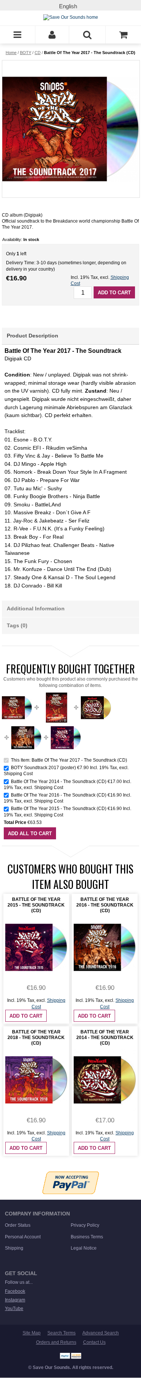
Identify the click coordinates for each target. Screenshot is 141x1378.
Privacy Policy (85, 1225)
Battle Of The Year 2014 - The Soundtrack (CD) (58, 781)
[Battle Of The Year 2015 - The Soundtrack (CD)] (66, 725)
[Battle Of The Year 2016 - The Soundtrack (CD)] (26, 725)
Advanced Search (100, 1333)
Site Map (32, 1333)
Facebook (15, 1291)
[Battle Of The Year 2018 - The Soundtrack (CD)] (36, 1080)
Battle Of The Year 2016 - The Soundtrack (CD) (58, 795)
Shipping (14, 1248)
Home (11, 52)
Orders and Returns (56, 1342)
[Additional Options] (70, 1174)
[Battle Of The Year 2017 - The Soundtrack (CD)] (70, 129)
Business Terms (87, 1236)
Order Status (17, 1225)
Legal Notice (84, 1248)
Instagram (15, 1300)
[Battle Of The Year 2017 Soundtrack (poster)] (56, 695)
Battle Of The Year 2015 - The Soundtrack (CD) (58, 808)
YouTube (14, 1308)
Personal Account (23, 1236)
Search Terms (61, 1333)
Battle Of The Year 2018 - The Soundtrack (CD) (36, 1037)
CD (38, 52)
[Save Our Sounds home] (71, 17)
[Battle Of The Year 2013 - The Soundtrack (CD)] (96, 695)
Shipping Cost (18, 773)
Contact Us (94, 1342)
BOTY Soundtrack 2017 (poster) (43, 767)
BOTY (25, 52)
